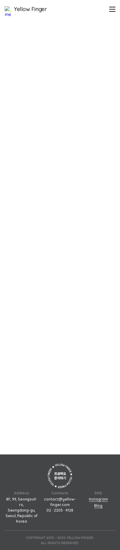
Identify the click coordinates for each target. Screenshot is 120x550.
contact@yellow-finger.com (60, 502)
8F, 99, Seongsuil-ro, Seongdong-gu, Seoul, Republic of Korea (22, 510)
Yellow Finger (30, 9)
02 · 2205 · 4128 (59, 510)
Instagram (98, 499)
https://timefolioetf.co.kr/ (29, 155)
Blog (98, 505)
